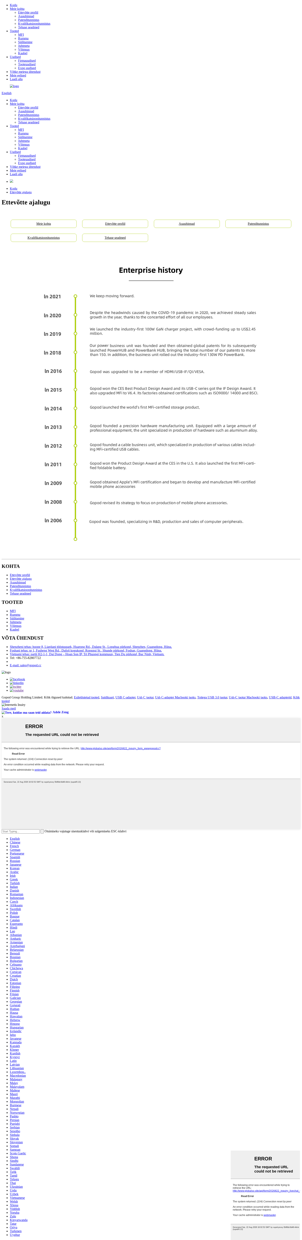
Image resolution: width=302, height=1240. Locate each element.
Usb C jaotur (145, 697)
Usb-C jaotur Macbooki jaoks (248, 697)
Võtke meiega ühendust (25, 71)
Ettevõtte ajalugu (21, 192)
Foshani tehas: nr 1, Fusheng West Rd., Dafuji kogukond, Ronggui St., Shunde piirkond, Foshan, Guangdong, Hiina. (86, 650)
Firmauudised (27, 60)
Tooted (14, 31)
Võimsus (24, 49)
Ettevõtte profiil (28, 12)
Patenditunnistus (28, 20)
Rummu (23, 38)
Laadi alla (16, 79)
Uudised (15, 57)
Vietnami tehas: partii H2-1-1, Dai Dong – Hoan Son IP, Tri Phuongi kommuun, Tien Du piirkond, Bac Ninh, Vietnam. (87, 654)
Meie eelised (18, 75)
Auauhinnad (26, 16)
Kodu (13, 5)
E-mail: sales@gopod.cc (25, 665)
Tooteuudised (27, 64)
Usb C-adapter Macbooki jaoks (175, 697)
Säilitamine (25, 42)
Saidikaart (107, 697)
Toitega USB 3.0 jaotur (212, 697)
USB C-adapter (125, 697)
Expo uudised (27, 68)
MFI (21, 34)
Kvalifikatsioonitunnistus (34, 23)
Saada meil (9, 708)
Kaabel (22, 53)
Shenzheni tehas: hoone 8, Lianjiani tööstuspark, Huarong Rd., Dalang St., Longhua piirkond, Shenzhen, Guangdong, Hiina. (91, 646)
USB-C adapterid (280, 697)
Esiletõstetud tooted (86, 697)
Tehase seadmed (28, 27)
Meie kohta (17, 8)
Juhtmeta (24, 46)
